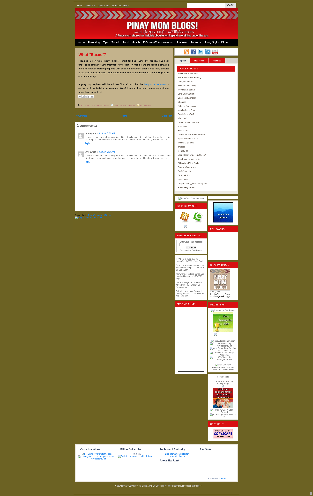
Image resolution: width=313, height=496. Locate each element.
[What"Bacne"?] (92, 54)
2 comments (145, 105)
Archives (217, 60)
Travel (115, 42)
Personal (196, 42)
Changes (182, 102)
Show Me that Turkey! (187, 86)
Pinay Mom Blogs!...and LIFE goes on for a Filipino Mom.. (156, 486)
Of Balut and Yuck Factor (189, 163)
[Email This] (80, 96)
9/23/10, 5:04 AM (107, 133)
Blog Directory (227, 367)
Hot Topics (199, 60)
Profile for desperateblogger (179, 455)
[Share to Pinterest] (92, 96)
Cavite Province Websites (223, 370)
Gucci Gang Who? (186, 114)
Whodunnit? (183, 118)
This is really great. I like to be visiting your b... (189, 283)
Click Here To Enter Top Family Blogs (223, 382)
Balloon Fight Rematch (188, 187)
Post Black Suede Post (188, 73)
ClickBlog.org (223, 377)
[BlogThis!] (83, 96)
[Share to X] (86, 96)
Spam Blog (183, 179)
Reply (87, 143)
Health (136, 42)
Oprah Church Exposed (188, 122)
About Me (90, 5)
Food (125, 42)
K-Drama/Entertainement (158, 42)
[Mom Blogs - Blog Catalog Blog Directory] (223, 350)
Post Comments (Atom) (99, 215)
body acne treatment (155, 84)
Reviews (182, 42)
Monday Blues (184, 151)
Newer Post (81, 116)
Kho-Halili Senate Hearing (189, 77)
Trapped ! (182, 147)
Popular (182, 60)
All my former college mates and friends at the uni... (190, 275)
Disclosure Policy (120, 5)
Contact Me (103, 5)
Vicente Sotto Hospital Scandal (191, 134)
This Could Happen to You (189, 159)
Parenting (94, 42)
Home (79, 5)
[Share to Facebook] (89, 96)
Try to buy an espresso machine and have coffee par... (190, 266)
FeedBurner (197, 250)
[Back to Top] (311, 493)
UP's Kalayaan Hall (186, 94)
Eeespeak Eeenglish (187, 98)
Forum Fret (182, 126)
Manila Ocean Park (186, 110)
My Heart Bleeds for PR (188, 139)
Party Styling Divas (216, 42)
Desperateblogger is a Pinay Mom (193, 183)
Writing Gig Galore (186, 143)
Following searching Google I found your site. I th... (188, 292)
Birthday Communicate (188, 106)
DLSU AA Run (184, 175)
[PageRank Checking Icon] (191, 198)
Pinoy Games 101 (186, 82)
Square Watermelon (187, 167)
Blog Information (172, 454)
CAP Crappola (184, 171)
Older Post (167, 116)
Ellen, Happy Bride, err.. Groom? (192, 155)
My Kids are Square (186, 90)
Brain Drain (183, 130)
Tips (105, 42)
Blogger (222, 478)
